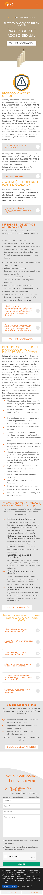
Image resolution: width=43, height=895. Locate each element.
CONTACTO (33, 893)
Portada (11, 17)
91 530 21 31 (12, 893)
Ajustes (23, 886)
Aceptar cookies (9, 886)
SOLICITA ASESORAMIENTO (21, 747)
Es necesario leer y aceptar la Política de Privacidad (21, 842)
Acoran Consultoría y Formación (20, 789)
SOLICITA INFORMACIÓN (21, 43)
